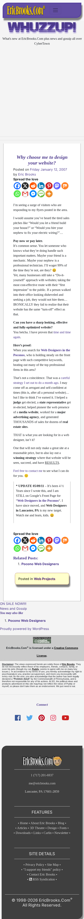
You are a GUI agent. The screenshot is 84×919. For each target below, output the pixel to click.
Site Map (53, 864)
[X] (25, 185)
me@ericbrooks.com (42, 783)
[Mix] (65, 185)
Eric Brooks (27, 174)
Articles (22, 828)
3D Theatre (37, 828)
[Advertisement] (42, 91)
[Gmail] (25, 193)
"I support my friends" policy (42, 869)
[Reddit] (33, 185)
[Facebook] (17, 185)
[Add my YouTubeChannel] (65, 718)
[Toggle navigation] (55, 10)
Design (52, 828)
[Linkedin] (41, 185)
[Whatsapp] (17, 193)
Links (37, 833)
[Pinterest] (49, 185)
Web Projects (44, 579)
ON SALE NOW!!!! (13, 604)
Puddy (35, 669)
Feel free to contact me (27, 471)
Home (24, 823)
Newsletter (61, 833)
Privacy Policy (34, 864)
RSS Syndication (43, 879)
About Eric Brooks (43, 823)
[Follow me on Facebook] (18, 718)
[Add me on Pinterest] (41, 718)
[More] (49, 193)
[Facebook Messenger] (33, 193)
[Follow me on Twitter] (29, 718)
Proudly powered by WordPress (24, 629)
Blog (61, 823)
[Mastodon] (57, 185)
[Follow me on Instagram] (53, 718)
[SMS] (41, 193)
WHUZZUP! (42, 28)
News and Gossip (13, 608)
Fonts (63, 828)
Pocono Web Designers (40, 564)
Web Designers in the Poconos (38, 500)
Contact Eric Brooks (42, 874)
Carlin (48, 833)
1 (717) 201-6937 (42, 775)
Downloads (23, 833)
